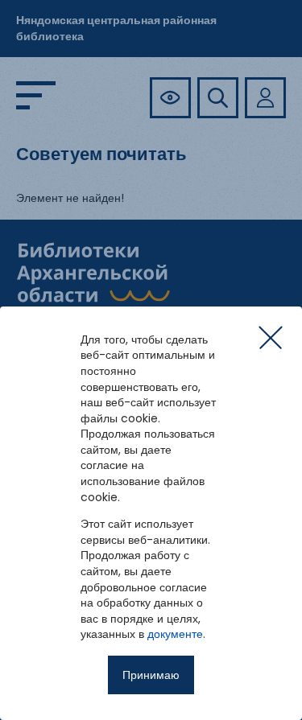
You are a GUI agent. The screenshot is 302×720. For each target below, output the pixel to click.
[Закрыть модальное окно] (271, 338)
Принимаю (151, 675)
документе (175, 634)
